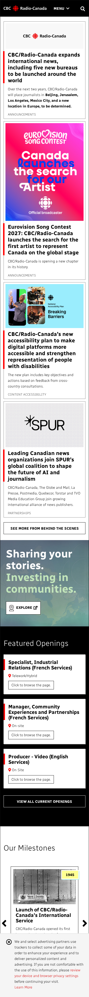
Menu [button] (61, 8)
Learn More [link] (23, 987)
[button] (82, 8)
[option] (44, 921)
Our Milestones (29, 847)
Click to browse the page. (31, 685)
